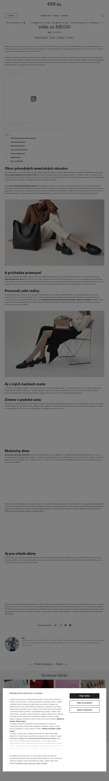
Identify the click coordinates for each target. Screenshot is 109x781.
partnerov (35, 746)
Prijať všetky (84, 696)
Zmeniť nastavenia (84, 710)
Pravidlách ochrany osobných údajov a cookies (31, 763)
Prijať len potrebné (84, 703)
